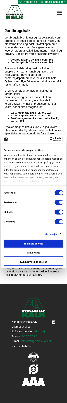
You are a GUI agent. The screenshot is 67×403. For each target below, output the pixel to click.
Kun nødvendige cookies (33, 261)
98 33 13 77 (29, 336)
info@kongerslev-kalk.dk (36, 341)
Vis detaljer (51, 234)
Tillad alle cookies (33, 243)
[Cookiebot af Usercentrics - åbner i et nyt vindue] (49, 139)
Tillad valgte (33, 252)
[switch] (59, 202)
